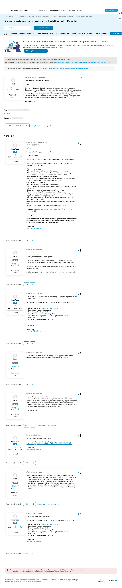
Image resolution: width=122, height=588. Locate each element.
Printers (21, 16)
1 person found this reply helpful (48, 426)
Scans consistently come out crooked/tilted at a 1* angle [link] (73, 16)
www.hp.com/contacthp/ (50, 308)
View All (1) (7, 114)
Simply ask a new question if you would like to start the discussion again (65, 68)
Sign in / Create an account (36, 51)
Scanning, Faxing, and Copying (38, 16)
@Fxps (28, 148)
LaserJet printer (17, 118)
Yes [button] (26, 240)
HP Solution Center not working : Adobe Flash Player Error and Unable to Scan (82, 62)
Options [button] (116, 21)
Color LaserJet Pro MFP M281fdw (19, 110)
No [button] (33, 240)
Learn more (54, 51)
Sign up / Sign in (111, 10)
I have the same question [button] (17, 126)
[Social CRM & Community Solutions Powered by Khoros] (100, 580)
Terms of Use (17, 582)
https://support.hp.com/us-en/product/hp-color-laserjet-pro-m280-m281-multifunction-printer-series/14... (49, 443)
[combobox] (17, 28)
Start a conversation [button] (43, 28)
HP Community (9, 16)
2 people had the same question (41, 126)
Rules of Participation (33, 582)
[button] (79, 78)
